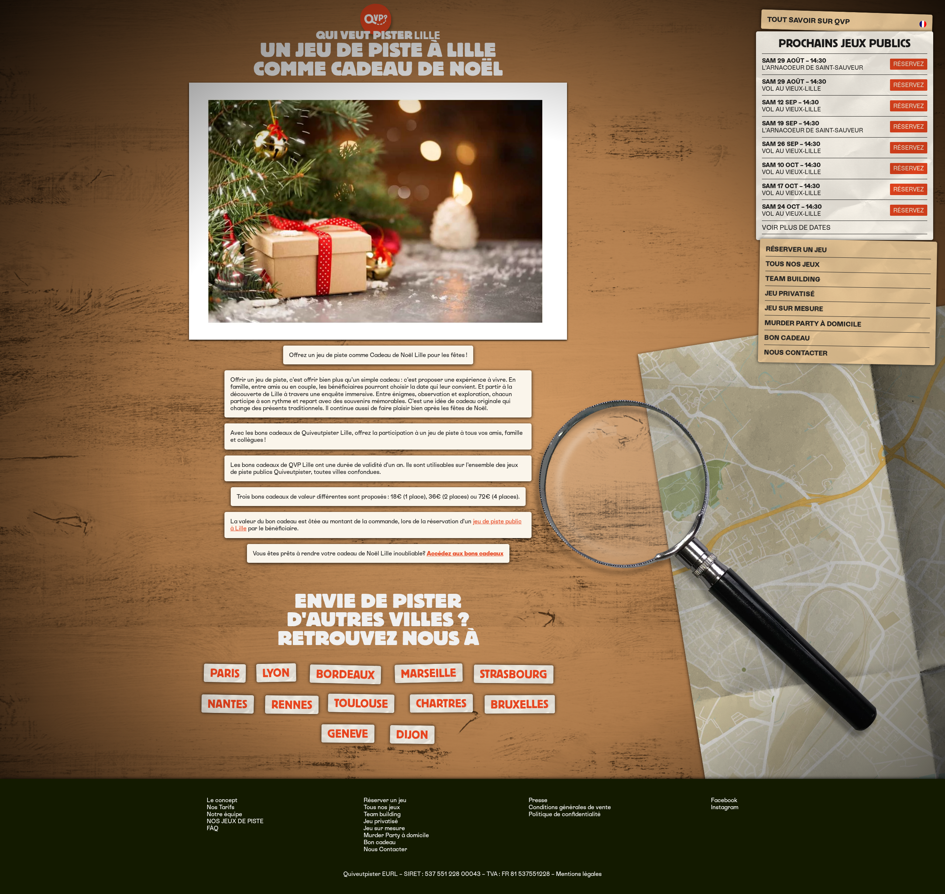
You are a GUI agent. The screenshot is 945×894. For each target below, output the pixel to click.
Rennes (291, 704)
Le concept (222, 800)
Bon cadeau (787, 337)
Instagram (724, 807)
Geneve (347, 734)
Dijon (412, 735)
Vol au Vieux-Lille (794, 85)
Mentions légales (579, 873)
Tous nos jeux (793, 264)
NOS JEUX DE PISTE (235, 821)
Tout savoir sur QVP (808, 20)
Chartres (441, 703)
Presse (538, 800)
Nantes (227, 704)
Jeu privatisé (789, 293)
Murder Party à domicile (812, 323)
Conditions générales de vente (570, 807)
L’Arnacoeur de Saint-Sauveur (812, 64)
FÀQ (213, 828)
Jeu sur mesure (794, 308)
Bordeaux (345, 674)
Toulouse (361, 703)
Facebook (724, 800)
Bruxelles (520, 704)
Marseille (429, 673)
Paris (225, 673)
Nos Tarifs (220, 807)
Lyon (276, 673)
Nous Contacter (795, 352)
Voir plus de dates (796, 227)
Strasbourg (513, 674)
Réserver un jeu (796, 249)
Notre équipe (224, 814)
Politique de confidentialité (565, 814)
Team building (792, 278)
